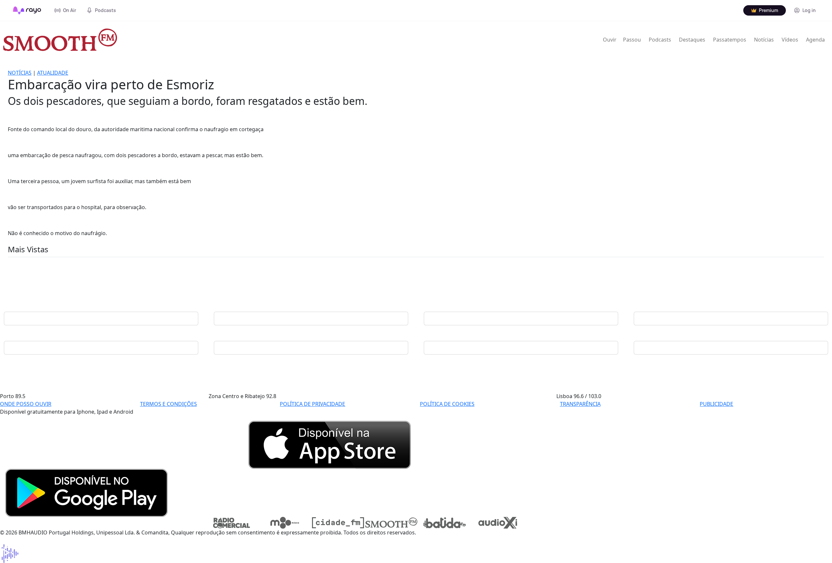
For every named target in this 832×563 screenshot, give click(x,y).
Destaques (692, 39)
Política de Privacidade (312, 403)
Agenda (815, 39)
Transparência (580, 403)
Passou (632, 39)
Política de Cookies (447, 403)
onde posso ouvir (25, 403)
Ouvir (610, 39)
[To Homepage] (27, 10)
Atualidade (52, 72)
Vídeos (790, 39)
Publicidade (716, 403)
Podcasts (660, 39)
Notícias (764, 39)
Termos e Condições (168, 403)
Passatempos (729, 39)
